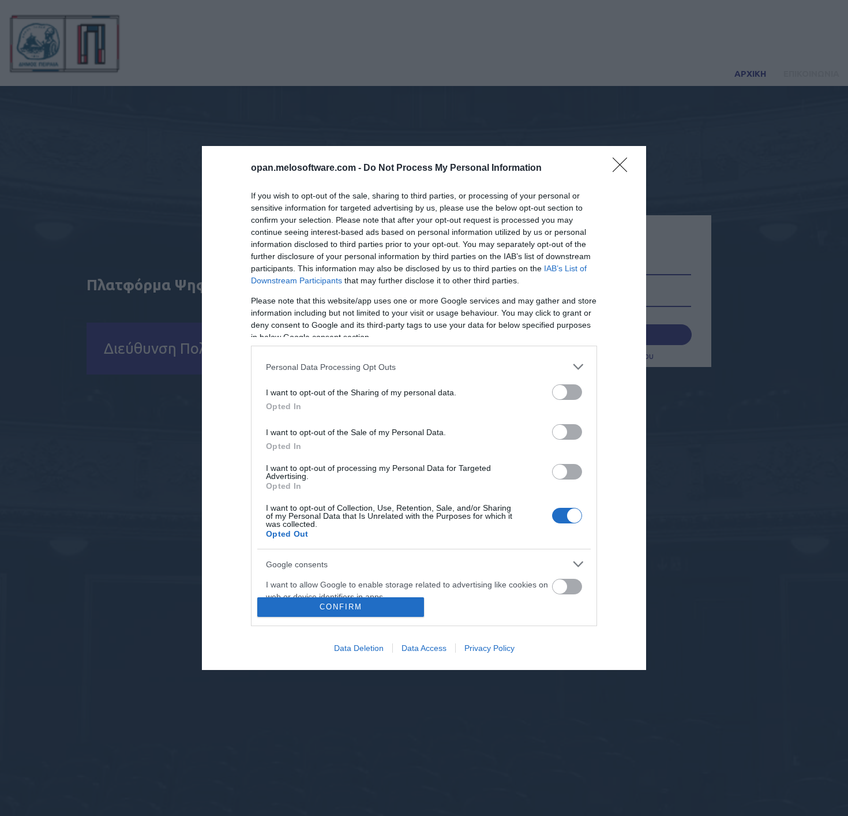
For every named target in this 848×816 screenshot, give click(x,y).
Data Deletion (359, 648)
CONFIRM (341, 606)
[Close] (624, 168)
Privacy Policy (489, 648)
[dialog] (424, 407)
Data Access (424, 648)
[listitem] (424, 367)
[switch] (567, 392)
